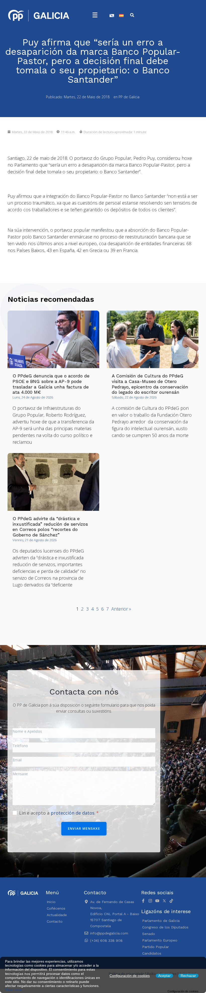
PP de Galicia (129, 96)
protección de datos (72, 813)
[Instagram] (150, 901)
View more (13, 990)
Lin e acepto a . (58, 812)
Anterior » (121, 609)
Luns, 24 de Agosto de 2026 (33, 397)
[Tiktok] (171, 901)
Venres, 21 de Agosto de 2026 (35, 540)
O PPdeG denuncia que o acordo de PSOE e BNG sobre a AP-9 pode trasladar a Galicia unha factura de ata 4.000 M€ (51, 384)
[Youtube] (157, 901)
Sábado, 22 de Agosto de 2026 (134, 397)
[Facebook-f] (143, 901)
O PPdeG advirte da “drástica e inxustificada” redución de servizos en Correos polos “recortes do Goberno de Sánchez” (50, 526)
